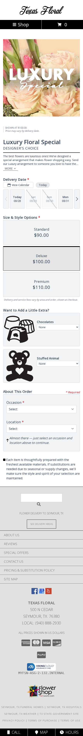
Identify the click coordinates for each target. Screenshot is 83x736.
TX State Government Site (59, 713)
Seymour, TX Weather (20, 713)
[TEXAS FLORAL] (41, 14)
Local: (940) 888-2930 (41, 623)
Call (15, 732)
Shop (23, 24)
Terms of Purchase (42, 720)
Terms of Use (70, 720)
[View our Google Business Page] (41, 593)
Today (43, 185)
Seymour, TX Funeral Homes (22, 707)
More (9, 168)
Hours (71, 732)
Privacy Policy (14, 720)
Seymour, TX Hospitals (64, 707)
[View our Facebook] (34, 593)
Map (43, 732)
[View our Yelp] (48, 593)
